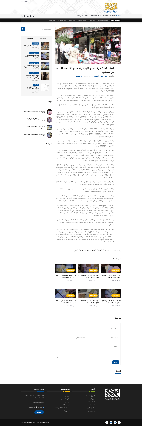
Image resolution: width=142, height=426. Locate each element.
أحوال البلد (92, 20)
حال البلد (36, 84)
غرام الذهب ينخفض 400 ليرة (106, 16)
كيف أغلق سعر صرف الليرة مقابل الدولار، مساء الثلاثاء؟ (88, 276)
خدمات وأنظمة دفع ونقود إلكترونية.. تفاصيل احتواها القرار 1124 (32, 77)
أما (76, 250)
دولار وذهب (36, 43)
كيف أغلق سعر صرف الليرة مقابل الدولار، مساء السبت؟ (88, 301)
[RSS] (22, 16)
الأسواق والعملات (103, 20)
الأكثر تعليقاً (43, 38)
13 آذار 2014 (88, 76)
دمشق (81, 250)
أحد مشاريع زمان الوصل (43, 422)
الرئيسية (67, 396)
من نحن (67, 402)
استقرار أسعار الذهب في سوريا (31, 45)
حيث (105, 250)
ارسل (115, 362)
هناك (99, 250)
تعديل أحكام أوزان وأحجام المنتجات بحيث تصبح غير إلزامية (32, 88)
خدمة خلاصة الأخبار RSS (62, 408)
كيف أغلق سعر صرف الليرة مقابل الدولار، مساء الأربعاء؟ (111, 276)
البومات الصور (65, 399)
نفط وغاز (72, 20)
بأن (87, 250)
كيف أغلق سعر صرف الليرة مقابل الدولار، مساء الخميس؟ (66, 276)
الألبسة (111, 250)
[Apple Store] (28, 16)
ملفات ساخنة (82, 20)
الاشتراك (39, 412)
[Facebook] (30, 16)
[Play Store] (25, 16)
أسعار (118, 250)
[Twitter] (33, 16)
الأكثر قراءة (30, 38)
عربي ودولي (51, 20)
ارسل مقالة (66, 405)
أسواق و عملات (115, 270)
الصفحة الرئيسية (115, 20)
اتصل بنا (67, 411)
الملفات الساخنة (34, 73)
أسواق (93, 250)
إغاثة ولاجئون (62, 20)
